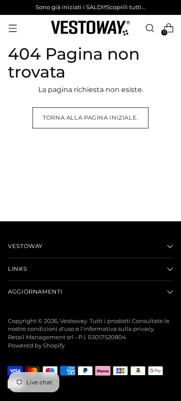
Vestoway (73, 321)
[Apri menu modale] (13, 28)
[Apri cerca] (150, 28)
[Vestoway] (90, 28)
